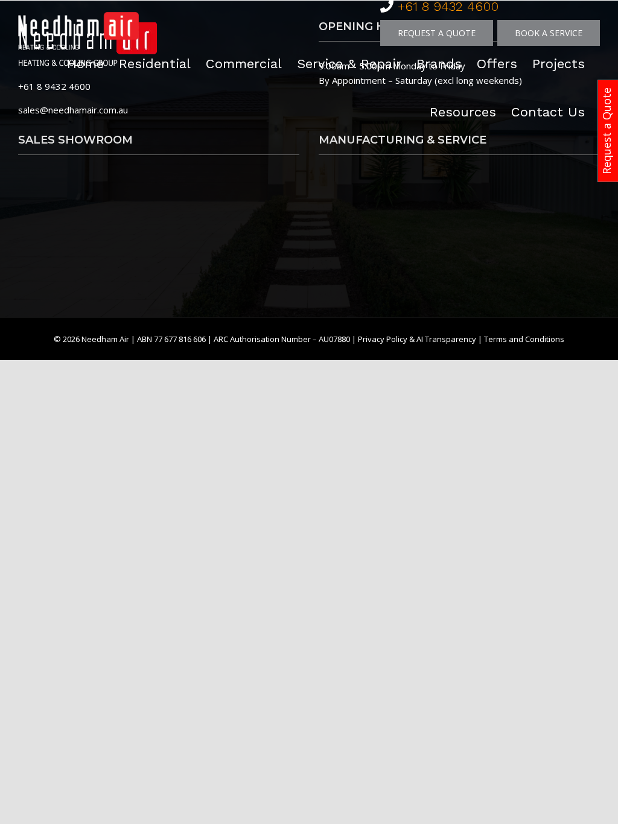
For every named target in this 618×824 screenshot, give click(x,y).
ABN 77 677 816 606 (172, 339)
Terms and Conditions (524, 339)
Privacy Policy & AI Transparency (417, 339)
